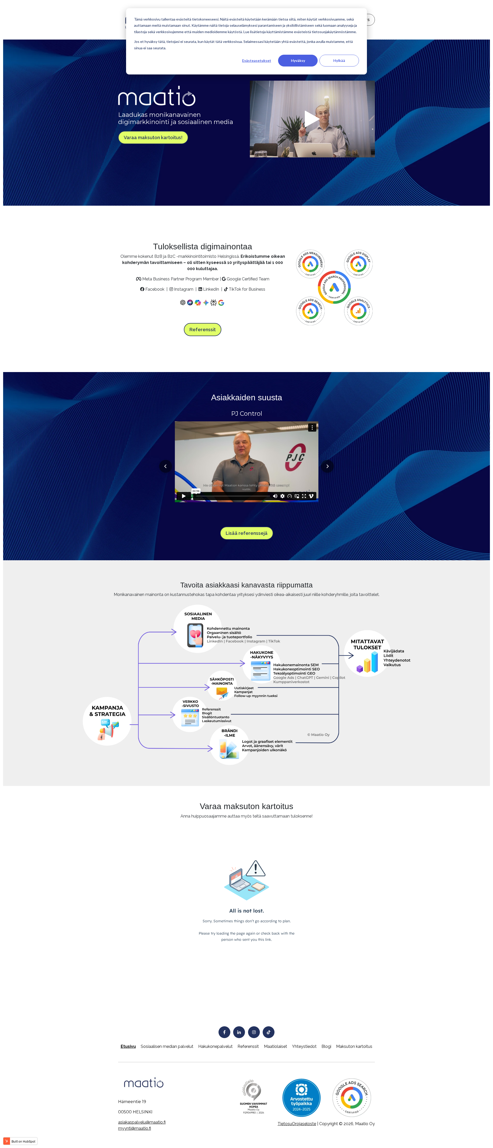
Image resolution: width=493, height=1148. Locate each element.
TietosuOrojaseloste (297, 1123)
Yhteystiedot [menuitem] (304, 1046)
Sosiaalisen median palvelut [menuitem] (167, 1046)
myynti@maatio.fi (134, 1128)
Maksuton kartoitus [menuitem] (354, 1046)
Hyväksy (298, 60)
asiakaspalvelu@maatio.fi (142, 1122)
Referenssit (202, 329)
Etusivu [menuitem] (128, 1046)
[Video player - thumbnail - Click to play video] (312, 119)
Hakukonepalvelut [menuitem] (215, 1046)
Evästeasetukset (256, 60)
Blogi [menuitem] (326, 1046)
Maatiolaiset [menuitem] (275, 1046)
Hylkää (339, 60)
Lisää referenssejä (247, 533)
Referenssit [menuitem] (248, 1046)
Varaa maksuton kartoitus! (153, 137)
